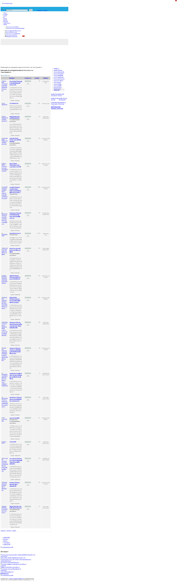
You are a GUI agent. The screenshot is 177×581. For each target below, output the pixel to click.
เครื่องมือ (5, 24)
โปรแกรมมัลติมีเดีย (58, 75)
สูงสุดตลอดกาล (62, 103)
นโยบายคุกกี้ (29, 577)
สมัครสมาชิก (39, 10)
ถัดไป (14, 530)
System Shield (13, 441)
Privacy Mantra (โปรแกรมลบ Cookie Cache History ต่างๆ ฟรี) (15, 165)
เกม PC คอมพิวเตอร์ (58, 77)
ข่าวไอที (5, 15)
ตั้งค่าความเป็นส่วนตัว (6, 577)
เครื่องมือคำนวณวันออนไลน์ (11, 36)
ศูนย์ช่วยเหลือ (6, 537)
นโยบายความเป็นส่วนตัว (18, 577)
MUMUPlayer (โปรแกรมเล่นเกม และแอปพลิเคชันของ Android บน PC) (16, 399)
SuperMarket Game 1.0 (15, 233)
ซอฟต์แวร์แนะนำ (63, 99)
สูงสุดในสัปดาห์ (54, 103)
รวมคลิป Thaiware (6, 23)
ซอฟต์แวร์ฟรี (61, 95)
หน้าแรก (5, 12)
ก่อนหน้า (3, 530)
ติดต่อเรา (5, 541)
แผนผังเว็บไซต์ (6, 544)
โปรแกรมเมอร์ (57, 82)
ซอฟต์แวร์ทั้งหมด (58, 70)
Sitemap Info (56, 90)
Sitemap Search (57, 89)
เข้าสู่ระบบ (45, 10)
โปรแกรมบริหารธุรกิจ (59, 78)
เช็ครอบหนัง (5, 21)
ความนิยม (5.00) (28, 78)
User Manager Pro (14, 103)
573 (12, 530)
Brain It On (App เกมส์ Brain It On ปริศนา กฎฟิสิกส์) (15, 250)
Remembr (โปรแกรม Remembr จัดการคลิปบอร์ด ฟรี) (15, 484)
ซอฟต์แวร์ (16, 26)
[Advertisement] (88, 56)
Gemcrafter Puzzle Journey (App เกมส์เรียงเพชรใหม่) (15, 140)
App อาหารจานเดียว (14, 418)
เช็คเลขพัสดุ (17, 33)
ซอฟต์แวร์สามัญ (55, 99)
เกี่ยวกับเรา (6, 539)
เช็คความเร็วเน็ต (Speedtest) (15, 30)
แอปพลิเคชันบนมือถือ (20, 28)
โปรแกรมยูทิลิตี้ (57, 85)
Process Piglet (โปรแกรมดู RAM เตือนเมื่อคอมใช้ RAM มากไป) (16, 83)
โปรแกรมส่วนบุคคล (58, 73)
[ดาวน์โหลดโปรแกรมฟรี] (7, 3)
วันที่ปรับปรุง (45, 78)
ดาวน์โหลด (5, 14)
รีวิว (4, 17)
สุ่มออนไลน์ (14, 35)
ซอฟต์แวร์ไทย (54, 95)
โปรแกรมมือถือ (57, 84)
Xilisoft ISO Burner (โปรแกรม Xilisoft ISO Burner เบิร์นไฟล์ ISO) (15, 277)
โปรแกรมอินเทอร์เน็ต (59, 72)
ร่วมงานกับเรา (6, 542)
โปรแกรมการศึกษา (58, 80)
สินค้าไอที (5, 20)
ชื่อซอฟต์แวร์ (11, 78)
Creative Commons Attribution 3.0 (16, 578)
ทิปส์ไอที (5, 18)
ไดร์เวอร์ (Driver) (58, 87)
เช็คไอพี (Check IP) (13, 32)
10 (10, 530)
